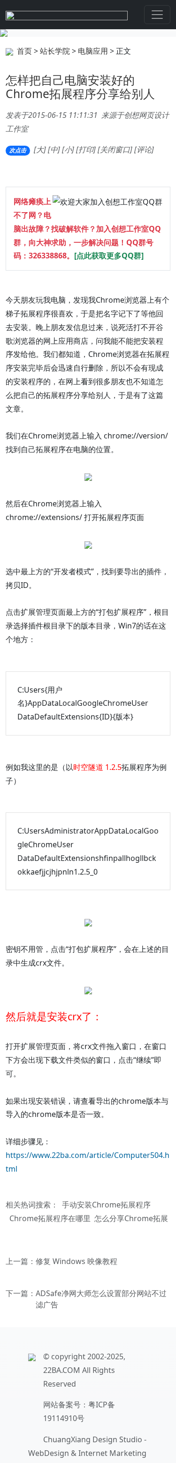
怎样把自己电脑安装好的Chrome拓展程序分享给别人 (80, 86)
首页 (24, 51)
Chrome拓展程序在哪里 (50, 1218)
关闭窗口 (115, 149)
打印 (85, 149)
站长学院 (55, 51)
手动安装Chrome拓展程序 (106, 1204)
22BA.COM (61, 1370)
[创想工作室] (67, 14)
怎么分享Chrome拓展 (131, 1218)
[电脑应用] (88, 33)
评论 (144, 149)
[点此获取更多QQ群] (109, 255)
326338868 (48, 255)
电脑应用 (93, 51)
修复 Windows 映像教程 (76, 1261)
